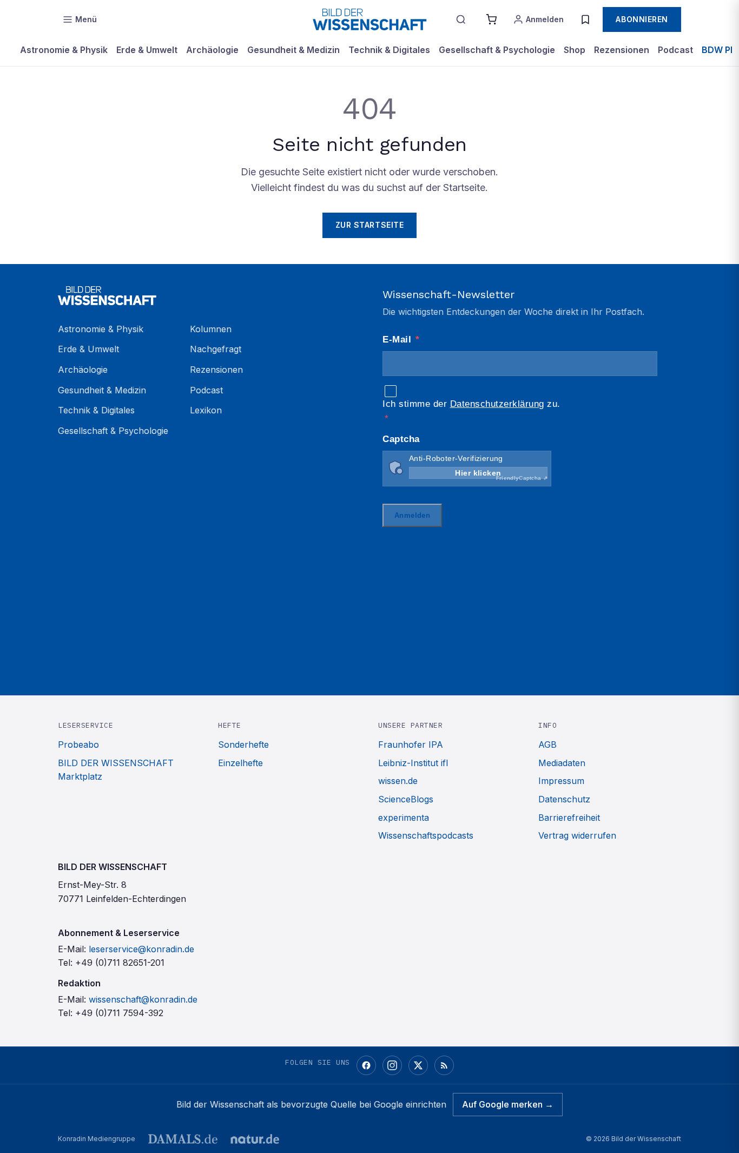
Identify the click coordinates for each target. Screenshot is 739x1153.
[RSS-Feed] (444, 1065)
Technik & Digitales (389, 49)
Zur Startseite (369, 224)
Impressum (561, 780)
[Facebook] (366, 1065)
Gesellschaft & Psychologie (497, 49)
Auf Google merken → (507, 1104)
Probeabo (78, 744)
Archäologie (212, 49)
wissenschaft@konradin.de (143, 999)
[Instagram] (392, 1065)
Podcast (675, 49)
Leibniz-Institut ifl (413, 762)
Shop (574, 49)
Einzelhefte (240, 762)
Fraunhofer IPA (410, 744)
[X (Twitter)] (418, 1065)
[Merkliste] (585, 19)
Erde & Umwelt (146, 49)
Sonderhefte (243, 744)
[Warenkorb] (491, 19)
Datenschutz (564, 799)
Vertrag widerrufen (577, 835)
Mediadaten (561, 762)
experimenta (403, 817)
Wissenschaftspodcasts (425, 835)
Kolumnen (211, 329)
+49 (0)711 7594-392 (119, 1012)
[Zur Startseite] (369, 19)
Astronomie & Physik (64, 49)
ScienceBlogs (405, 799)
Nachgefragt (215, 349)
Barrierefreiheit (569, 817)
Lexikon (206, 410)
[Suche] (461, 19)
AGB (547, 744)
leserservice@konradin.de (141, 949)
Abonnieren (642, 19)
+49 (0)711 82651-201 (119, 962)
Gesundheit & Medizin (293, 49)
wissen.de (398, 780)
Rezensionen (621, 49)
